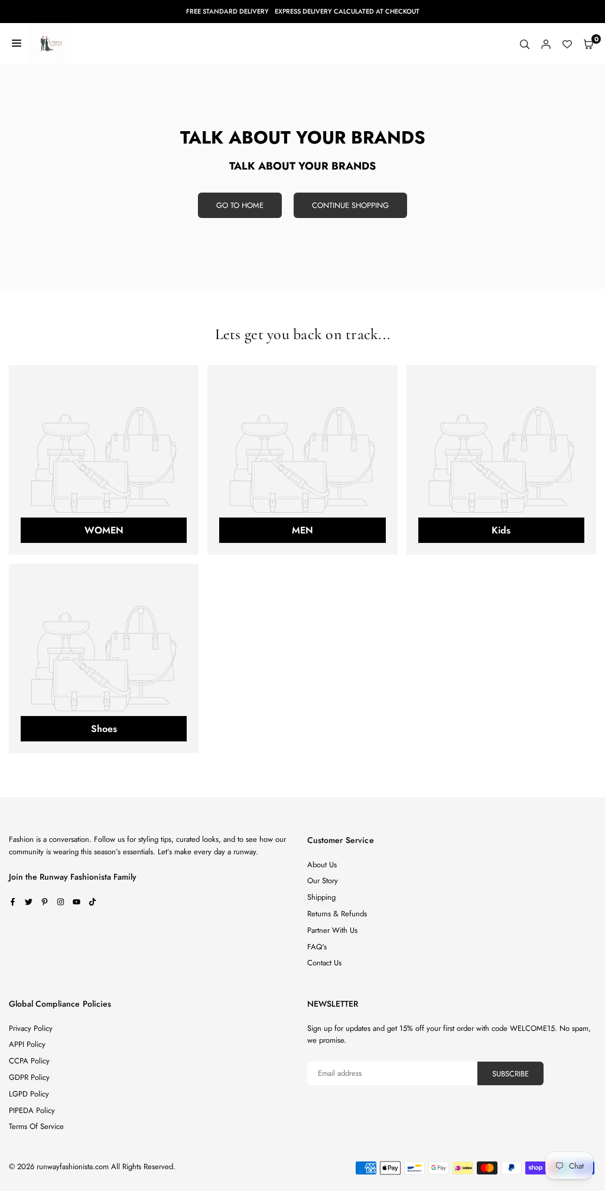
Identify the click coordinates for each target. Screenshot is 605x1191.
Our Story (322, 880)
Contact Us (324, 962)
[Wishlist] (567, 44)
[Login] (546, 44)
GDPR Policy (29, 1077)
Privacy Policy (31, 1028)
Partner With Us (332, 930)
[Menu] (16, 43)
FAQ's (317, 946)
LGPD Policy (29, 1093)
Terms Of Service (36, 1126)
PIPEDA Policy (32, 1110)
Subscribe (510, 1073)
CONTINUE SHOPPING (350, 205)
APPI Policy (27, 1044)
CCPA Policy (29, 1060)
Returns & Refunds (337, 913)
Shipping (321, 897)
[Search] (524, 44)
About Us (322, 864)
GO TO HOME (240, 205)
